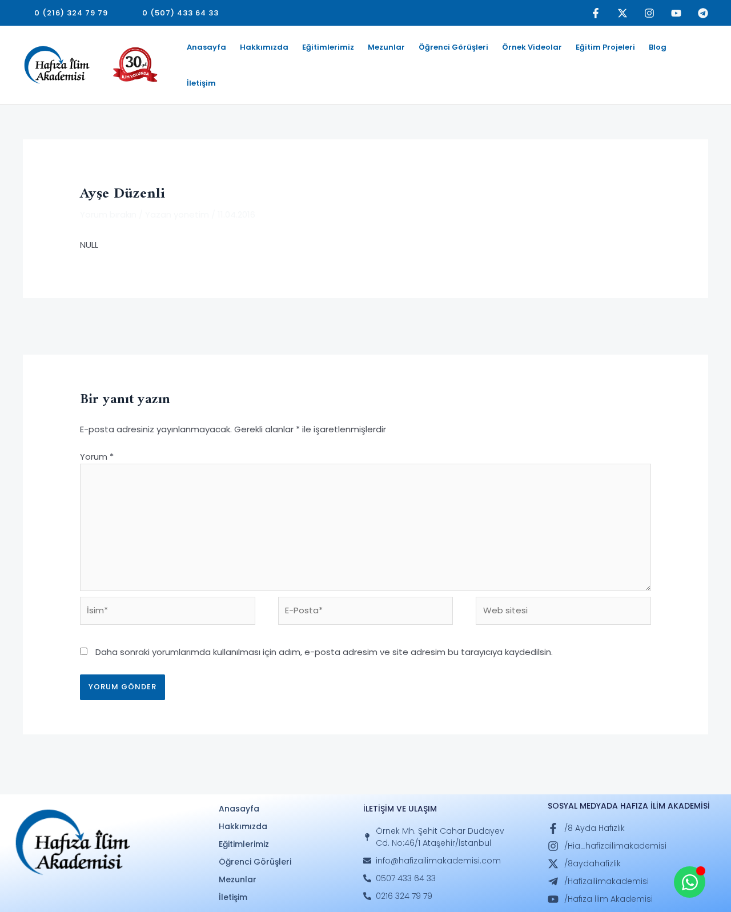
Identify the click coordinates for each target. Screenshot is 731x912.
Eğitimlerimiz (328, 47)
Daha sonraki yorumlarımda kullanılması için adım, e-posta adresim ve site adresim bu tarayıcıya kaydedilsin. (324, 652)
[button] (71, 13)
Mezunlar (386, 47)
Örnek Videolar (532, 47)
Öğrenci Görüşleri (453, 47)
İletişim (201, 83)
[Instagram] (649, 13)
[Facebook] (596, 13)
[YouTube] (676, 13)
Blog (657, 47)
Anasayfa (206, 47)
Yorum (97, 457)
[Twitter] (622, 13)
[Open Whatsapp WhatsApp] (689, 882)
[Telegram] (703, 13)
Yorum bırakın (108, 214)
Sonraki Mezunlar (666, 325)
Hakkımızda (264, 47)
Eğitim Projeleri (605, 47)
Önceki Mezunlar (63, 325)
